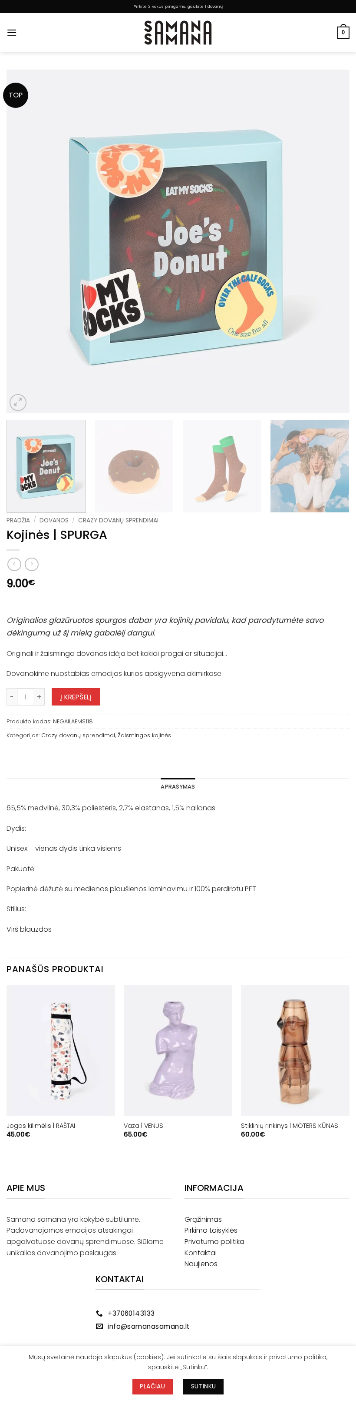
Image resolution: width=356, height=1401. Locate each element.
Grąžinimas (203, 1219)
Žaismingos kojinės (144, 735)
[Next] (332, 241)
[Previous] (24, 241)
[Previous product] (31, 564)
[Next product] (14, 564)
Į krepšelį (76, 697)
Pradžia (18, 520)
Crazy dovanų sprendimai (118, 520)
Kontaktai (201, 1253)
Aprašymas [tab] (178, 786)
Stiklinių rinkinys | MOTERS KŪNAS (289, 1126)
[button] (12, 32)
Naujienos (201, 1264)
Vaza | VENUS (143, 1126)
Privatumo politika (214, 1242)
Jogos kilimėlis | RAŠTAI (41, 1126)
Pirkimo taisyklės (211, 1230)
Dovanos (54, 520)
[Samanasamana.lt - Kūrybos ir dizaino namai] (178, 33)
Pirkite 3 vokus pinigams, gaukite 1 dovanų (178, 6)
